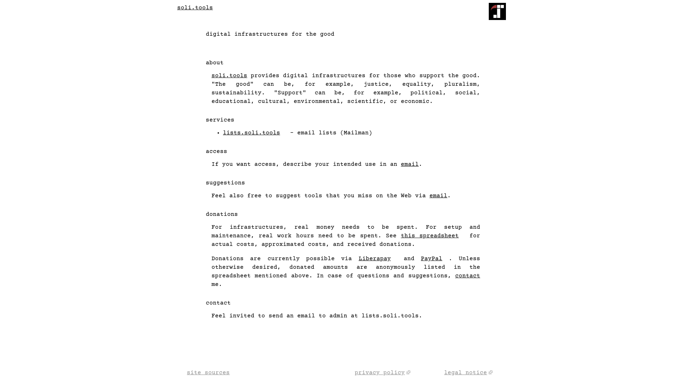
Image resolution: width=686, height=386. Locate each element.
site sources (208, 373)
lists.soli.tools (251, 133)
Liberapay (375, 259)
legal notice (465, 373)
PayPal (431, 259)
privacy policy (380, 373)
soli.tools (195, 8)
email (410, 164)
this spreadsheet (430, 236)
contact (467, 276)
